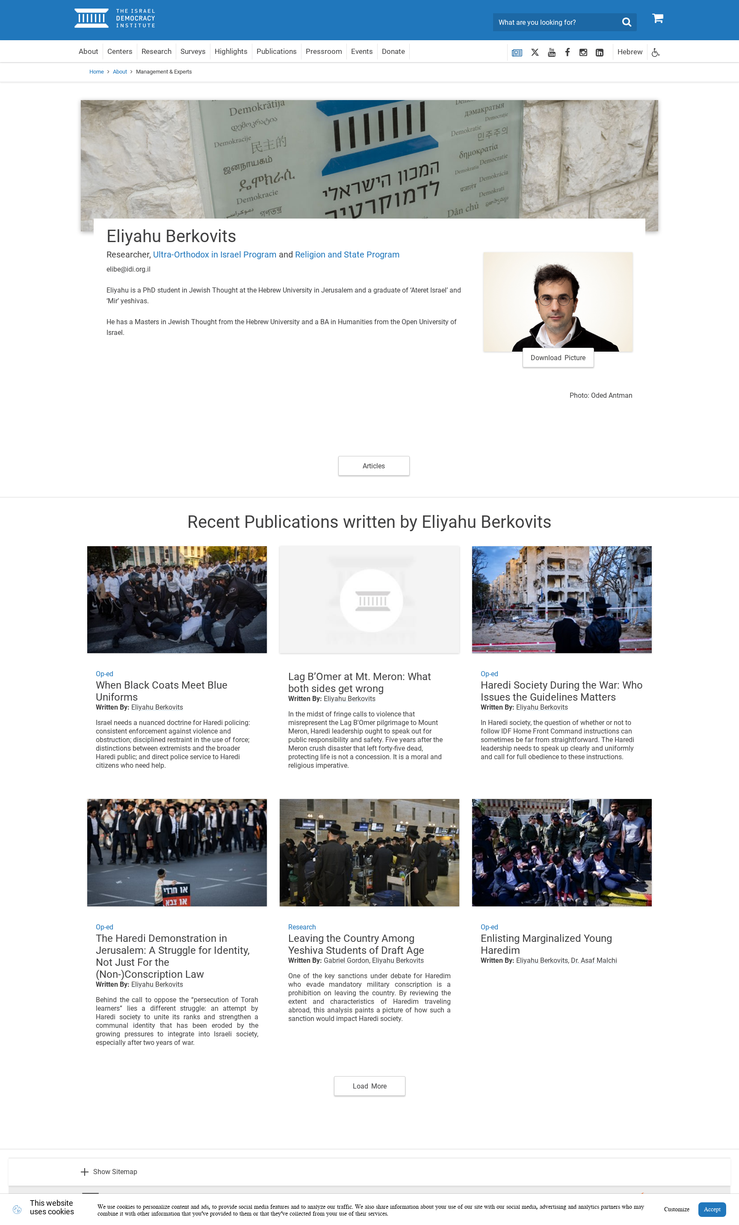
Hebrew (630, 51)
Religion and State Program (347, 254)
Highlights (231, 51)
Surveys (193, 51)
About (88, 51)
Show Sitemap (115, 1172)
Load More (370, 1086)
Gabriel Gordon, (347, 960)
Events (362, 51)
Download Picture (558, 358)
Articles (374, 466)
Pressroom (324, 51)
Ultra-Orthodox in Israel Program (215, 254)
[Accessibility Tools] (656, 52)
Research (156, 51)
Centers (120, 51)
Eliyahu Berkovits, (542, 960)
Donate (393, 51)
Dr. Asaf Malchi (594, 960)
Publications (277, 51)
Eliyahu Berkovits (157, 707)
